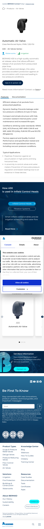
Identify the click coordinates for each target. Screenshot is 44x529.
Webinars (25, 453)
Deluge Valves (8, 455)
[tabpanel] (22, 223)
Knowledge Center (29, 446)
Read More (10, 229)
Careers (6, 505)
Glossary (24, 459)
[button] (19, 342)
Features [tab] (4, 97)
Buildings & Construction (8, 484)
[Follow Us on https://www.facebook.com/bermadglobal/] (40, 382)
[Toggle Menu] (39, 525)
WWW (9, 516)
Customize (20, 289)
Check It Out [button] (29, 4)
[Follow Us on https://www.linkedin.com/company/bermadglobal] (31, 382)
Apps (23, 490)
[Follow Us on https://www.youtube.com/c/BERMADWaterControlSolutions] (34, 382)
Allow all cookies (22, 282)
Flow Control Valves (8, 464)
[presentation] (42, 317)
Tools (23, 483)
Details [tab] (22, 245)
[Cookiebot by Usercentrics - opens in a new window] (31, 238)
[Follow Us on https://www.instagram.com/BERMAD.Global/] (38, 382)
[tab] (22, 204)
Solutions (7, 474)
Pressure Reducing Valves (11, 459)
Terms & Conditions (8, 513)
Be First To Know (15, 391)
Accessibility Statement (31, 513)
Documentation (27, 480)
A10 (18, 322)
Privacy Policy (19, 513)
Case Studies (26, 477)
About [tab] (36, 245)
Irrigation (6, 477)
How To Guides (27, 456)
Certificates (25, 487)
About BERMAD (10, 496)
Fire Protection (9, 480)
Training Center (27, 462)
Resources (26, 474)
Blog (23, 450)
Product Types (9, 446)
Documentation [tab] (19, 97)
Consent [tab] (8, 245)
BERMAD (3, 8)
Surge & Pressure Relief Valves (10, 451)
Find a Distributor (32, 506)
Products (10, 8)
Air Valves (20, 8)
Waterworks (8, 489)
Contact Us (34, 501)
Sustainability (8, 502)
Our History (7, 499)
